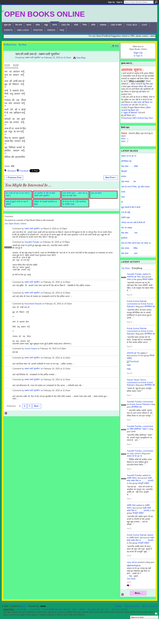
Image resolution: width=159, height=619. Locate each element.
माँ (122, 202)
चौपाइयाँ (124, 171)
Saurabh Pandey (32, 242)
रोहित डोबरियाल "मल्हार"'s (139, 429)
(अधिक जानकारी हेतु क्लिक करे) (136, 108)
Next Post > (110, 177)
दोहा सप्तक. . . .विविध (129, 248)
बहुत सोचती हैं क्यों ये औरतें (130, 207)
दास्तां (123, 192)
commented (132, 304)
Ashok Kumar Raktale (137, 301)
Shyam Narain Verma (136, 380)
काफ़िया (82, 609)
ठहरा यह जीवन (96, 193)
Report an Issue (132, 606)
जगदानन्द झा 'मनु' (133, 353)
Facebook (24, 171)
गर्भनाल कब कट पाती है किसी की (133, 222)
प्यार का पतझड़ (126, 227)
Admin (23, 606)
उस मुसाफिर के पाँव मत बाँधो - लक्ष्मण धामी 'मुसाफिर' (45, 194)
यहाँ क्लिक (142, 91)
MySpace (11, 171)
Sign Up (111, 2)
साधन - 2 (124, 141)
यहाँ (125, 115)
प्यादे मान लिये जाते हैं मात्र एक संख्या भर (136, 243)
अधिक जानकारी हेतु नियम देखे (142, 84)
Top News (125, 268)
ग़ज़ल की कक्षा (21, 609)
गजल (129, 279)
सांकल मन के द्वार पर (128, 156)
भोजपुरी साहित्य (143, 483)
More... (138, 593)
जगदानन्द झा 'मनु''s (134, 277)
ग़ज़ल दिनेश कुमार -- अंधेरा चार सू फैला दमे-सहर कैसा (74, 194)
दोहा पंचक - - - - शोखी (129, 166)
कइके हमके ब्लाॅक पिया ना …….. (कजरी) (140, 479)
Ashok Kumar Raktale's (140, 404)
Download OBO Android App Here (138, 118)
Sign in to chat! (137, 617)
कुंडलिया (124, 238)
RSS (6, 413)
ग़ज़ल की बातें (34, 609)
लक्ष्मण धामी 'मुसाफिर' (33, 57)
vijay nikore (132, 562)
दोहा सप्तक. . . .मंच (128, 181)
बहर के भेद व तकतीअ (119, 609)
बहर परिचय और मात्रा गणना (98, 609)
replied (145, 274)
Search (156, 2)
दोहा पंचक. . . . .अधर (129, 253)
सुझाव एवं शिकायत (130, 113)
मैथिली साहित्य (148, 279)
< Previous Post (13, 177)
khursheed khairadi (33, 303)
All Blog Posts (9, 44)
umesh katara (31, 348)
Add (116, 46)
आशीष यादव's (132, 478)
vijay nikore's (135, 453)
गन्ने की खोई (125, 212)
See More (131, 579)
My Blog (22, 44)
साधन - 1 (124, 139)
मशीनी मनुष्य (125, 217)
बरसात (123, 176)
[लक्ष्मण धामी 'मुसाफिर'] (9, 61)
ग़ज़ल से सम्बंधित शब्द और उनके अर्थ (56, 609)
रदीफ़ (74, 609)
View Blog (80, 58)
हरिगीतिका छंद (126, 161)
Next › (36, 406)
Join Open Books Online (15, 223)
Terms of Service (149, 606)
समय (123, 197)
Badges (118, 606)
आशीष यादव (131, 505)
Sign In (119, 2)
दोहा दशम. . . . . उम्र (129, 233)
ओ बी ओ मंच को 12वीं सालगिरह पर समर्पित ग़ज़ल (74, 202)
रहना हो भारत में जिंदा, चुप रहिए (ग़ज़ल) (135, 187)
